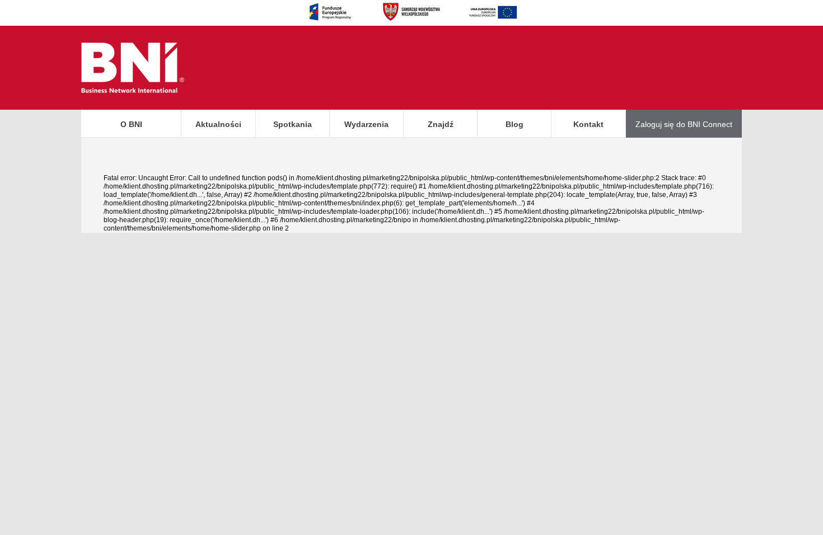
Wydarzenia (366, 124)
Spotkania (292, 124)
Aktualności (218, 124)
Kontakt (588, 124)
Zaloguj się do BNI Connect (683, 124)
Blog (514, 124)
